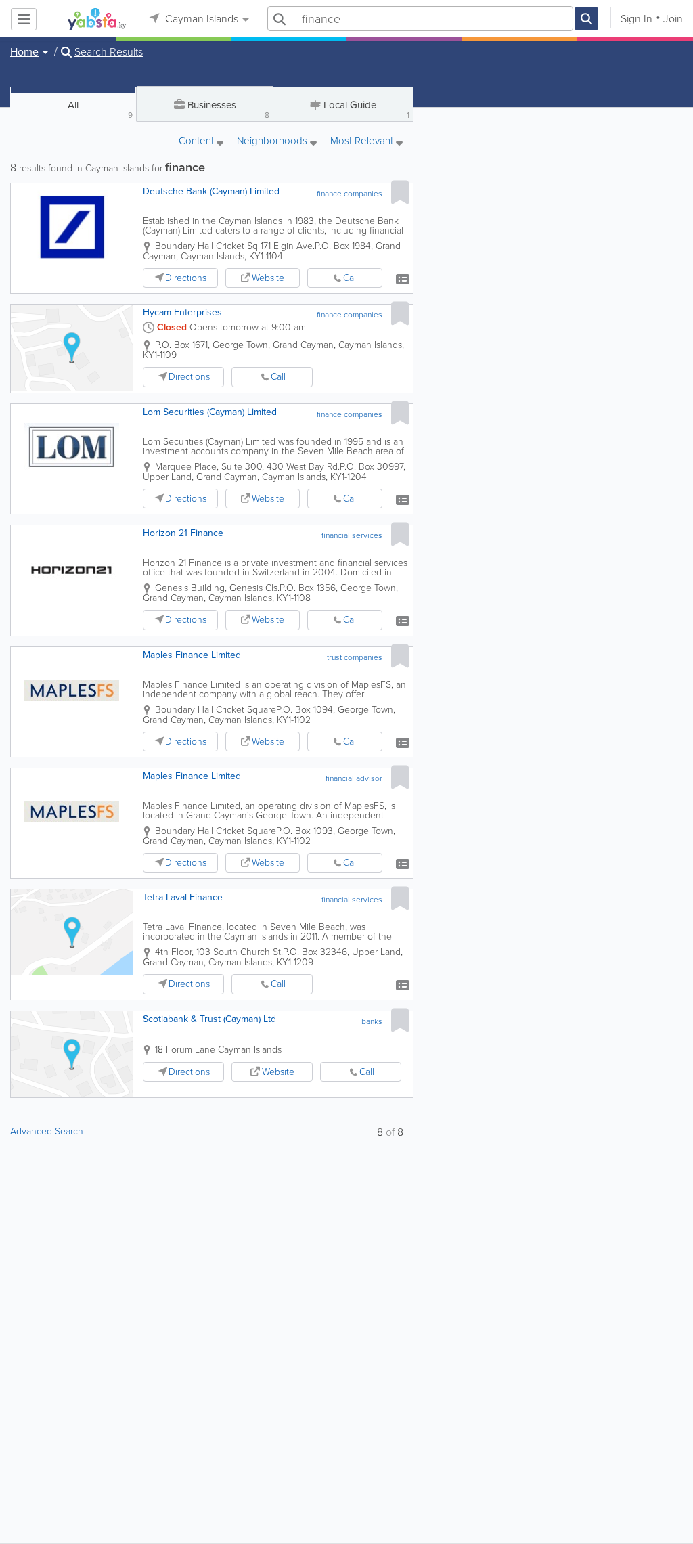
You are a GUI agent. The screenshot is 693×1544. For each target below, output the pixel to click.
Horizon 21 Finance (183, 533)
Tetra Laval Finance (183, 897)
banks (371, 1021)
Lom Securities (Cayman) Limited (210, 412)
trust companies (354, 657)
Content (198, 141)
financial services (351, 535)
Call (350, 278)
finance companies (349, 194)
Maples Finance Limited (192, 655)
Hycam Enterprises (182, 312)
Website (268, 278)
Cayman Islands (200, 18)
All (100, 109)
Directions (185, 278)
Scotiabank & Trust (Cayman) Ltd (209, 1019)
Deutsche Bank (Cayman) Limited (211, 191)
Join (673, 18)
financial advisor (354, 778)
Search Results (108, 52)
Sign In (636, 18)
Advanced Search (46, 1131)
